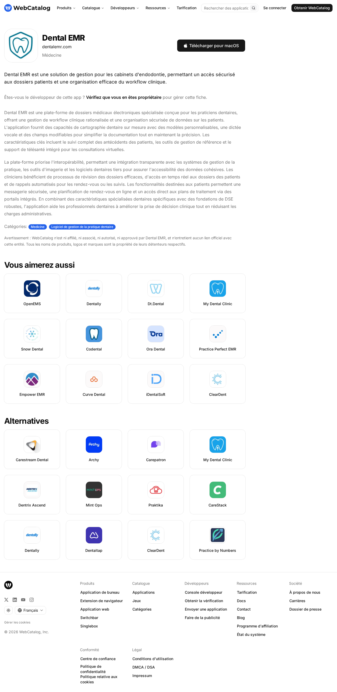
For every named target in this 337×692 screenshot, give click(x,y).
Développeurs (123, 8)
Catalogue (91, 8)
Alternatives (26, 421)
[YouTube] (23, 600)
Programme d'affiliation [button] (257, 626)
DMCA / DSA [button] (143, 667)
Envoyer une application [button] (206, 609)
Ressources (156, 8)
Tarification (186, 8)
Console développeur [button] (203, 592)
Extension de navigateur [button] (101, 600)
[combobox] (30, 610)
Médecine (51, 55)
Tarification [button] (247, 592)
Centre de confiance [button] (98, 658)
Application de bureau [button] (99, 592)
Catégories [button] (142, 609)
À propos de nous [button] (304, 592)
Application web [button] (94, 609)
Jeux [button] (136, 600)
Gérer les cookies (17, 622)
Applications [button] (143, 592)
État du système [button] (251, 634)
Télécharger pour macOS (214, 45)
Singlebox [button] (89, 626)
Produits (64, 8)
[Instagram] (31, 600)
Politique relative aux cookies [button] (98, 679)
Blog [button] (241, 617)
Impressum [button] (142, 675)
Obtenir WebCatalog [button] (312, 8)
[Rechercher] (253, 8)
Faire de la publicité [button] (202, 617)
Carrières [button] (297, 600)
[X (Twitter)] (6, 600)
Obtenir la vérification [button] (204, 600)
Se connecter (274, 8)
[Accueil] (27, 8)
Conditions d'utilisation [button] (152, 658)
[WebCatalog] (8, 585)
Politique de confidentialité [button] (93, 669)
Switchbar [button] (89, 617)
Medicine (37, 227)
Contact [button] (244, 609)
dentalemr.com (57, 46)
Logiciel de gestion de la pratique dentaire (82, 227)
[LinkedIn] (15, 600)
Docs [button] (241, 600)
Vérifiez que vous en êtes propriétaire (123, 97)
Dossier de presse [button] (305, 609)
